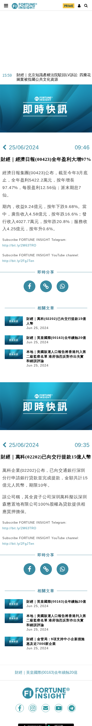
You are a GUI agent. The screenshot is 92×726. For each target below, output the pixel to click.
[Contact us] (46, 708)
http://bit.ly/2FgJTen (18, 261)
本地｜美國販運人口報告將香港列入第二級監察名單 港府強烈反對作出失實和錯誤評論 (56, 356)
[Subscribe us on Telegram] (72, 708)
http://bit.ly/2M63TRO (19, 245)
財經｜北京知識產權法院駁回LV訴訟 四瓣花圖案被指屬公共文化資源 (54, 74)
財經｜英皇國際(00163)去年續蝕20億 (56, 338)
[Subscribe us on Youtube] (59, 708)
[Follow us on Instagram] (33, 708)
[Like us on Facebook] (20, 708)
